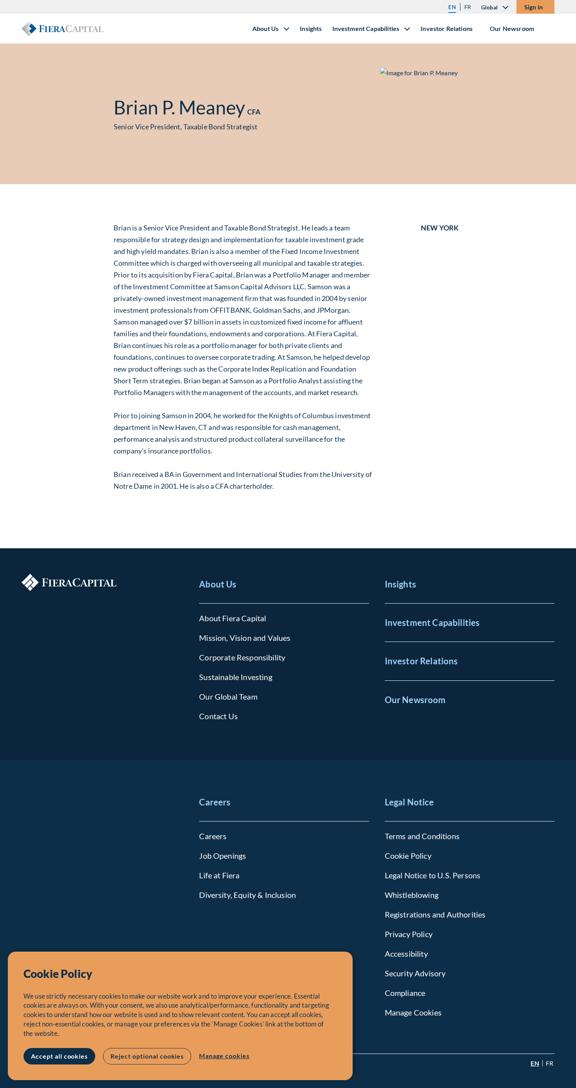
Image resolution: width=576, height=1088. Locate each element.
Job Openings (222, 855)
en (452, 7)
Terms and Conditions (422, 836)
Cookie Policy (408, 855)
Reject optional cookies (147, 1056)
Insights (311, 28)
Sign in (533, 7)
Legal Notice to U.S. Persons (432, 875)
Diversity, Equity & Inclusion (247, 894)
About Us (217, 584)
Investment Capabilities (432, 622)
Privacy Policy (409, 934)
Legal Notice (409, 802)
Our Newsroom (512, 28)
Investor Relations (446, 28)
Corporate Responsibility (242, 657)
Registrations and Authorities (435, 914)
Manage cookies (224, 1055)
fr (467, 7)
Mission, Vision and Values (244, 637)
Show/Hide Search (548, 28)
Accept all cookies (59, 1056)
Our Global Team (228, 696)
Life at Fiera (219, 875)
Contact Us (218, 716)
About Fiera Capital (232, 618)
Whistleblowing (411, 894)
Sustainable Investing (235, 677)
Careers (214, 802)
